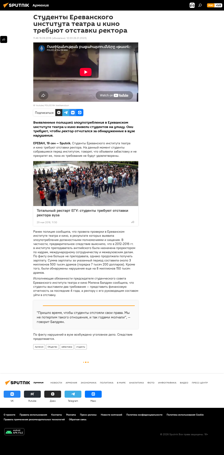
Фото (151, 382)
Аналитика (136, 382)
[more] (132, 221)
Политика (106, 382)
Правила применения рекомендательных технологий (34, 419)
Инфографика (167, 382)
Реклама (71, 414)
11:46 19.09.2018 (42, 38)
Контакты (56, 414)
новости (56, 382)
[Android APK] (14, 432)
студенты (80, 346)
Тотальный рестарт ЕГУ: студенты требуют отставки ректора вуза (82, 212)
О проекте (9, 414)
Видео (184, 382)
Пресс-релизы (88, 414)
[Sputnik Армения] (17, 8)
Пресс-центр (200, 382)
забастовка (66, 346)
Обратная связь (77, 419)
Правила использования (33, 414)
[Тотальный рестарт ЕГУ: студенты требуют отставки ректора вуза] (85, 183)
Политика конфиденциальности (144, 414)
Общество (52, 346)
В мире (121, 382)
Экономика (88, 382)
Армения (39, 346)
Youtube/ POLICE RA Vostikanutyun (52, 105)
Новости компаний (111, 414)
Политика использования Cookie (185, 414)
